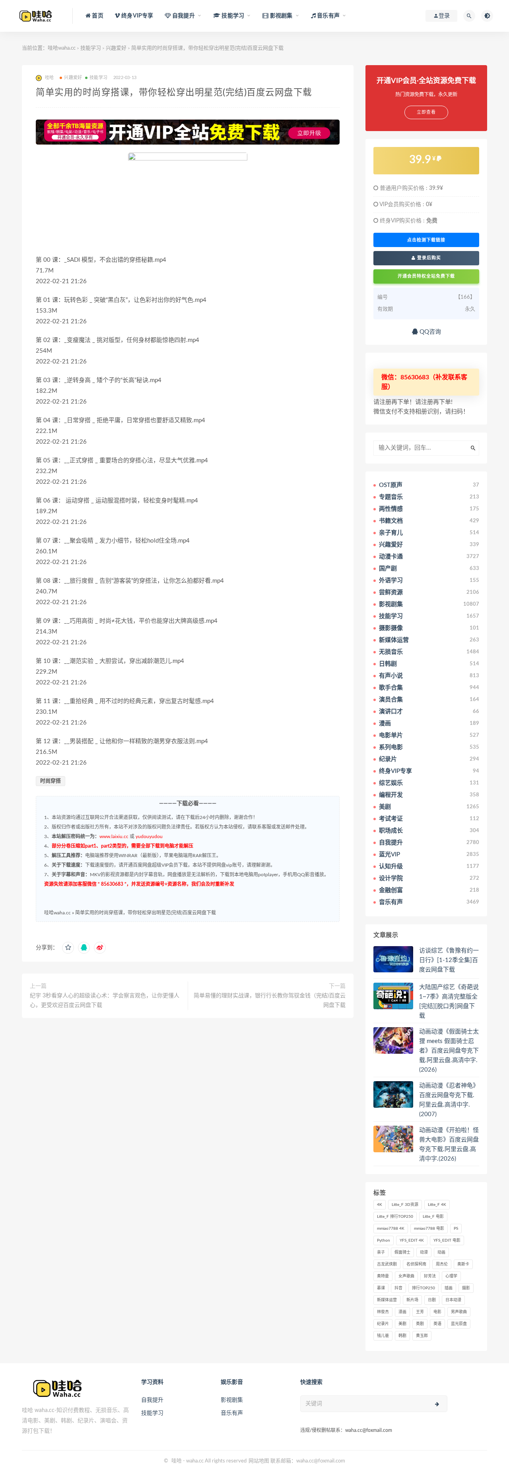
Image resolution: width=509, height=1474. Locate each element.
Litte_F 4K (437, 1205)
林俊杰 (383, 1312)
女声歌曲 (406, 1276)
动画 (441, 1252)
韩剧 (402, 1336)
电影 (437, 1312)
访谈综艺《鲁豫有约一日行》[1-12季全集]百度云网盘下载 (449, 960)
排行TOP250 (423, 1288)
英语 (437, 1324)
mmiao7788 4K (390, 1229)
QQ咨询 (429, 332)
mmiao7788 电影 (429, 1229)
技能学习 (90, 48)
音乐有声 (232, 1413)
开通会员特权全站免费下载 (426, 276)
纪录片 (383, 1324)
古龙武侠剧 (387, 1264)
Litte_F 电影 (433, 1217)
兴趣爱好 (116, 48)
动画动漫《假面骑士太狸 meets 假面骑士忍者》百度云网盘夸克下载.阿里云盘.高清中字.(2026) (449, 1051)
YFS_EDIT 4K (412, 1240)
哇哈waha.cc (62, 48)
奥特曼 (383, 1276)
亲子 (381, 1252)
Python (383, 1240)
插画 (449, 1288)
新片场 (412, 1300)
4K (379, 1205)
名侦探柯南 (416, 1264)
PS (456, 1229)
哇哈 (176, 1461)
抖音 (398, 1288)
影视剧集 (232, 1400)
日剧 (432, 1300)
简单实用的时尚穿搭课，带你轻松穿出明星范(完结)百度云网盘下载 (145, 912)
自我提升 (152, 1400)
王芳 (420, 1312)
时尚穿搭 (50, 781)
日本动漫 (453, 1300)
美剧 (402, 1324)
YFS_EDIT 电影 (446, 1240)
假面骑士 (402, 1252)
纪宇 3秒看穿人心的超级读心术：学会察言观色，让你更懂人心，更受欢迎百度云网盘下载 (104, 1000)
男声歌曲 (459, 1312)
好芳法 (430, 1276)
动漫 (424, 1252)
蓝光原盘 (459, 1324)
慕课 (381, 1288)
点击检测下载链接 (426, 240)
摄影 (466, 1288)
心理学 (451, 1276)
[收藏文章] (68, 948)
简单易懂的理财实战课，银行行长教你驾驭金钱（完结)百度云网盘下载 (270, 1000)
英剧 (420, 1324)
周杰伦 (442, 1264)
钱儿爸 (383, 1336)
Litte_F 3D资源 (405, 1205)
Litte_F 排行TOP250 (395, 1217)
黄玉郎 (422, 1336)
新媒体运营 (387, 1300)
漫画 (402, 1312)
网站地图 (259, 1461)
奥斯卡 (463, 1264)
